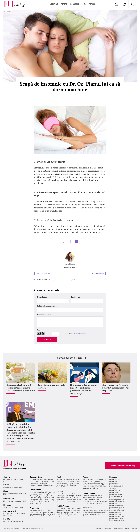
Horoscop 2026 (114, 479)
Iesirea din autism (92, 512)
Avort (76, 499)
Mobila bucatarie (89, 496)
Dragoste (33, 479)
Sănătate (60, 491)
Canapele (99, 498)
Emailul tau (75, 297)
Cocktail (92, 483)
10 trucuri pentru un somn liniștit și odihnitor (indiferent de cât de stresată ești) (83, 389)
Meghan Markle (35, 492)
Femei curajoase (94, 503)
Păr (31, 510)
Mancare (86, 479)
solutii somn (80, 280)
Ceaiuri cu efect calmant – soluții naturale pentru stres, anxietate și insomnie (20, 387)
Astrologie (112, 489)
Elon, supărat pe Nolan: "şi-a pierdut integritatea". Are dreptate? (115, 387)
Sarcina (59, 494)
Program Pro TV (44, 501)
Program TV (34, 501)
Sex (52, 481)
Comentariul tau (44, 315)
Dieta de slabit (75, 512)
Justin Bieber (38, 500)
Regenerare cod (80, 334)
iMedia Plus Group (22, 528)
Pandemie (86, 516)
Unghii (40, 510)
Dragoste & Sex (36, 477)
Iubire (42, 481)
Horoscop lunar (114, 490)
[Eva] (9, 2)
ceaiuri (56, 280)
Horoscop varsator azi (116, 511)
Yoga (58, 510)
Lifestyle (54, 4)
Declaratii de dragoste (45, 485)
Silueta (69, 514)
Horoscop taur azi (115, 503)
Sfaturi (6, 491)
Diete (58, 508)
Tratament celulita (36, 516)
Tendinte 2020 (61, 487)
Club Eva (6, 477)
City (84, 4)
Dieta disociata (61, 514)
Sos (104, 479)
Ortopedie (67, 501)
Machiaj (38, 512)
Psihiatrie (74, 501)
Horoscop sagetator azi (117, 509)
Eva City (6, 519)
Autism (103, 503)
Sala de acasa (69, 516)
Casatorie (47, 481)
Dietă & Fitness (62, 506)
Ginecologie (60, 496)
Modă (58, 477)
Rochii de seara (66, 479)
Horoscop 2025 (114, 481)
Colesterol (78, 496)
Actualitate (87, 508)
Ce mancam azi (92, 489)
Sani (43, 512)
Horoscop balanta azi (116, 516)
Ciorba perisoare (88, 487)
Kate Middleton (46, 492)
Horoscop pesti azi (115, 513)
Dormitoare (87, 499)
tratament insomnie (65, 280)
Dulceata (99, 481)
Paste (91, 479)
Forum (92, 4)
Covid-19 (99, 514)
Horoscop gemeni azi (116, 500)
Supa (94, 481)
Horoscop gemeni (115, 496)
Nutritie (66, 512)
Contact (134, 528)
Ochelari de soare (70, 485)
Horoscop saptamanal (116, 520)
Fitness (63, 508)
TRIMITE (47, 339)
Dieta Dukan (70, 508)
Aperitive (86, 485)
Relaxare (78, 508)
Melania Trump (49, 500)
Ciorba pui (98, 487)
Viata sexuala (48, 479)
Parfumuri (46, 510)
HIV (62, 501)
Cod (38, 330)
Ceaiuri (64, 494)
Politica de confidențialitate (103, 528)
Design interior (96, 499)
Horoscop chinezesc (116, 487)
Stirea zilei (99, 510)
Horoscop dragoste (115, 485)
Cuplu (37, 481)
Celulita (43, 514)
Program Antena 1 (36, 503)
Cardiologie (60, 499)
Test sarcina (73, 497)
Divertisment (35, 490)
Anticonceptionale (62, 497)
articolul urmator (97, 273)
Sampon (33, 514)
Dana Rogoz (51, 496)
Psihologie (75, 494)
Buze (38, 514)
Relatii (32, 481)
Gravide (85, 503)
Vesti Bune (92, 514)
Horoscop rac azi (115, 498)
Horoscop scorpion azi (117, 507)
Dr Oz (74, 280)
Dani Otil (33, 498)
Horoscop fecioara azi (116, 501)
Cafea (90, 481)
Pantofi (77, 481)
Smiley (39, 498)
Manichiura (49, 512)
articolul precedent (43, 273)
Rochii (35, 510)
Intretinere (64, 510)
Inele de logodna (73, 483)
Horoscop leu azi (115, 514)
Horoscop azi (113, 483)
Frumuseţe (34, 508)
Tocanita (86, 483)
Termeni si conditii (118, 528)
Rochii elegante (61, 483)
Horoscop (74, 4)
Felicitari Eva (8, 499)
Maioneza (98, 485)
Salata (85, 481)
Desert (92, 485)
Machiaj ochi (50, 514)
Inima (70, 494)
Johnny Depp (43, 494)
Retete (64, 4)
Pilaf (103, 485)
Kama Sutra (34, 483)
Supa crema (99, 483)
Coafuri (32, 512)
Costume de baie (68, 481)
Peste (101, 479)
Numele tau (42, 297)
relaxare (50, 280)
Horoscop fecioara (115, 494)
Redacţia (127, 528)
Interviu (93, 510)
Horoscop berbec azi (116, 518)
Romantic (40, 479)
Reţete (85, 477)
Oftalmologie (69, 499)
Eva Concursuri (9, 511)
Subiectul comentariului (47, 306)
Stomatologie (69, 496)
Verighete (59, 485)
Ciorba (96, 479)
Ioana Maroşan (70, 264)
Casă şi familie (89, 493)
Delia (48, 498)
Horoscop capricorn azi (117, 505)
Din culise (86, 510)
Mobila (92, 498)
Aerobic (71, 510)
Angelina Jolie (41, 496)
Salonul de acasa (49, 516)
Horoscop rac (113, 492)
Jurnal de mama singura (98, 501)
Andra (44, 498)
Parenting (86, 501)
